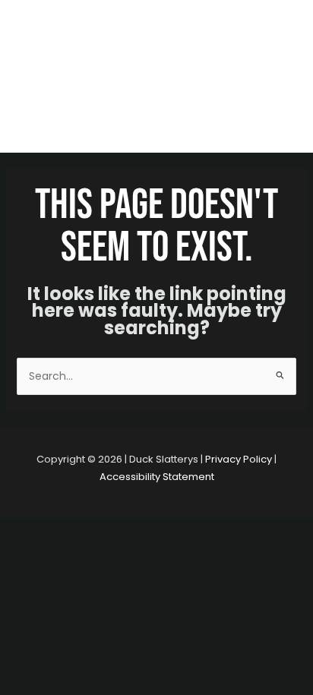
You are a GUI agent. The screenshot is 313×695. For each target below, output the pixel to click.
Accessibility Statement (157, 476)
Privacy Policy (238, 459)
